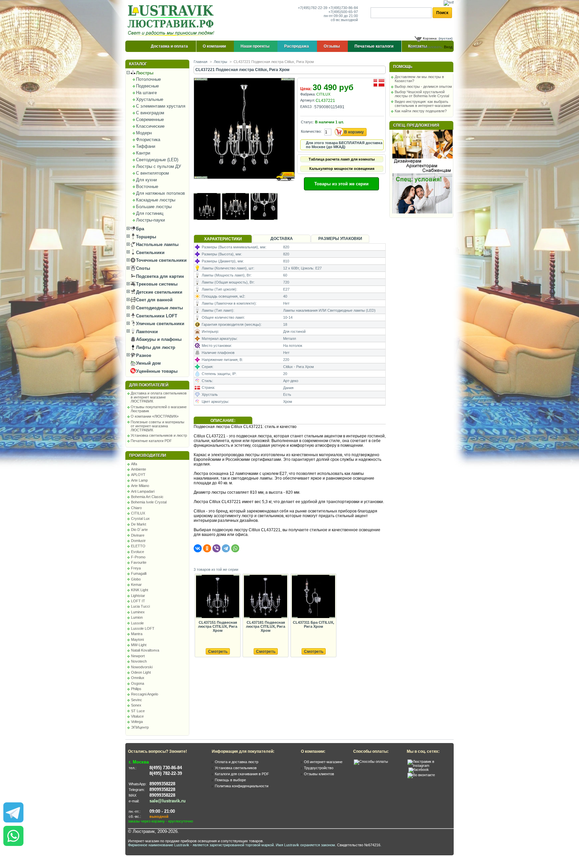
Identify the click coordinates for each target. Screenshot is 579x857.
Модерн (144, 132)
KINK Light (139, 590)
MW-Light (138, 645)
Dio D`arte (139, 530)
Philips (136, 689)
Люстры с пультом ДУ (158, 166)
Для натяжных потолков (160, 193)
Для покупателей (149, 385)
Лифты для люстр (155, 347)
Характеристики (223, 239)
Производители (147, 455)
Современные (150, 119)
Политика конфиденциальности (241, 786)
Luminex (138, 612)
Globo (136, 579)
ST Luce (138, 711)
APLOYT (138, 475)
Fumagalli (138, 573)
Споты (142, 268)
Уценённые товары (156, 371)
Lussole (137, 623)
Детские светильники (158, 292)
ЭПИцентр (140, 727)
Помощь (402, 66)
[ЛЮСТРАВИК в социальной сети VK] (421, 775)
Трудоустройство (318, 768)
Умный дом (148, 363)
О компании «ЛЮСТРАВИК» (155, 416)
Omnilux (137, 678)
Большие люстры (154, 206)
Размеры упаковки (340, 238)
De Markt (138, 524)
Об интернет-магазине (323, 762)
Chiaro (136, 508)
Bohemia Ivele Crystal (149, 502)
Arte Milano (140, 486)
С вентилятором (152, 173)
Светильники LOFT (156, 315)
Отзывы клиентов (319, 774)
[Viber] (216, 548)
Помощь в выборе (230, 780)
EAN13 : (307, 107)
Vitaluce (137, 716)
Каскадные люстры (155, 199)
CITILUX (138, 513)
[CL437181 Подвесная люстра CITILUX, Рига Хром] (265, 597)
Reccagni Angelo (144, 694)
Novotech (139, 661)
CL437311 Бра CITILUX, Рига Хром (313, 624)
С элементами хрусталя (160, 106)
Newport (138, 656)
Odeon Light (141, 672)
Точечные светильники (161, 260)
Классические (150, 126)
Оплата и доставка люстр (236, 762)
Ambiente (138, 469)
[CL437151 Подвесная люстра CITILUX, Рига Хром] (217, 597)
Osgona (137, 683)
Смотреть (218, 651)
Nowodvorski (141, 667)
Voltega (137, 722)
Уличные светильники (159, 323)
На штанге (146, 92)
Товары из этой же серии (341, 183)
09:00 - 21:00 (162, 811)
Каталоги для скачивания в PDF (242, 774)
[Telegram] (226, 548)
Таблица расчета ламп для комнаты (342, 159)
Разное (143, 355)
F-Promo (138, 557)
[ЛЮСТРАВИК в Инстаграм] (428, 765)
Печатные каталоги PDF (151, 441)
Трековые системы (156, 284)
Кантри (143, 153)
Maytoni (137, 639)
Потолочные (148, 79)
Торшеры (145, 236)
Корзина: (430, 38)
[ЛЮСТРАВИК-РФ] (172, 20)
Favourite (138, 562)
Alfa (134, 464)
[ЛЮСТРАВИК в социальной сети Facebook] (418, 770)
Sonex (136, 705)
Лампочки (146, 331)
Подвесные (147, 85)
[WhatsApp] (235, 548)
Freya (136, 568)
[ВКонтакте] (198, 548)
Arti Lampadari (142, 491)
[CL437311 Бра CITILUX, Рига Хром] (313, 597)
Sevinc (136, 700)
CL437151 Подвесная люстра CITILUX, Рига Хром (217, 626)
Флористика (148, 139)
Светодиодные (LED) (157, 159)
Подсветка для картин (159, 276)
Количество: (311, 131)
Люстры (144, 72)
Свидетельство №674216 (358, 845)
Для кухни (146, 179)
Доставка (281, 238)
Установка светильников (236, 768)
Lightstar (138, 596)
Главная (200, 62)
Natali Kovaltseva (145, 650)
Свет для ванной (154, 299)
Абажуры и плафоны (158, 339)
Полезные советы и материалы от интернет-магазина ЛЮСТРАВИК (157, 426)
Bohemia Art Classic (147, 497)
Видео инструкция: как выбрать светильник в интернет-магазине (423, 104)
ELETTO (138, 546)
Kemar (136, 585)
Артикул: (307, 100)
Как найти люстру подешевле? (421, 111)
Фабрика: (308, 94)
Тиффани (145, 146)
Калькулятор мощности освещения (341, 169)
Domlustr (138, 541)
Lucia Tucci (140, 606)
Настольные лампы (157, 244)
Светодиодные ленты (159, 307)
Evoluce (137, 552)
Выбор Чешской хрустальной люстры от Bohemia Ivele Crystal (422, 94)
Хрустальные (149, 99)
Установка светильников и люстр (159, 435)
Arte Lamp (139, 480)
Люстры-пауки (150, 220)
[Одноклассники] (207, 548)
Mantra (136, 634)
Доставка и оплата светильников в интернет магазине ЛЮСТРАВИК (159, 397)
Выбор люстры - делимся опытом (423, 86)
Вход (448, 47)
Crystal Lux (140, 518)
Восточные (147, 186)
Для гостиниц (149, 213)
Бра (139, 228)
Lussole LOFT (142, 628)
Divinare (137, 535)
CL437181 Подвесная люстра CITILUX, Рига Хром (265, 626)
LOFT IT (138, 601)
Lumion (137, 617)
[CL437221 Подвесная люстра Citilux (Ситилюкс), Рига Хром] (245, 185)
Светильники (150, 252)
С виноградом (150, 112)
